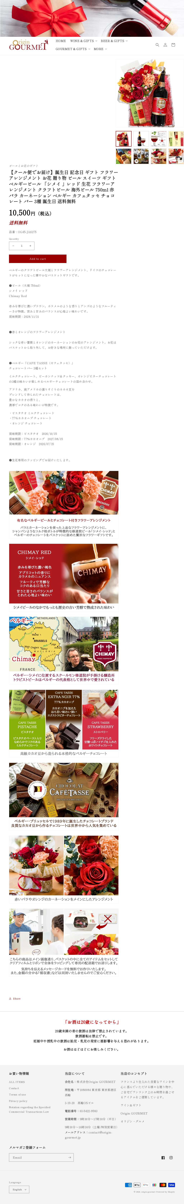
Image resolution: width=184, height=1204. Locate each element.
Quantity (14, 238)
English (17, 1189)
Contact (14, 1088)
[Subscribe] (69, 1157)
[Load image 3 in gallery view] (158, 139)
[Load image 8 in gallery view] (176, 156)
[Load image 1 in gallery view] (123, 139)
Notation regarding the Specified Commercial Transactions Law (29, 1109)
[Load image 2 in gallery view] (141, 139)
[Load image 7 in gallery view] (158, 156)
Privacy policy (18, 1101)
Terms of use (17, 1094)
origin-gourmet (148, 1191)
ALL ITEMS (17, 1082)
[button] (83, 41)
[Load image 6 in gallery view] (141, 156)
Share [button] (17, 998)
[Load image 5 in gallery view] (123, 156)
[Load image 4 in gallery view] (176, 139)
